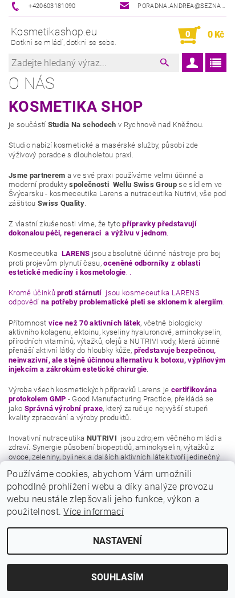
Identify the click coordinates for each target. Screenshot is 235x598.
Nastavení (117, 540)
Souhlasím (117, 577)
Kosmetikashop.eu (63, 36)
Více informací (93, 511)
